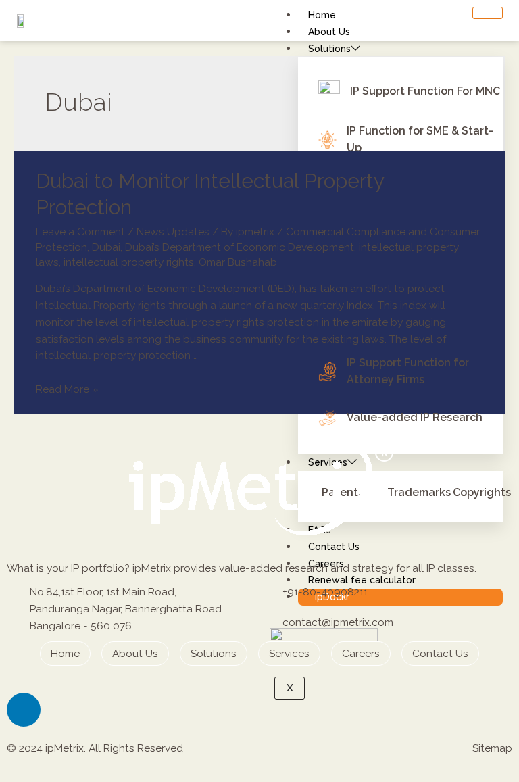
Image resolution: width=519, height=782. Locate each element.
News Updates (173, 231)
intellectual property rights (129, 261)
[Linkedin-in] (24, 710)
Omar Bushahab (238, 261)
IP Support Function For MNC (425, 90)
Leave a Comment (80, 231)
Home (322, 14)
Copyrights (482, 492)
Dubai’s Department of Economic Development (239, 247)
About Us (329, 31)
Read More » (67, 389)
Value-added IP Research (415, 417)
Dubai (106, 247)
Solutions (329, 48)
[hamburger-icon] (487, 13)
